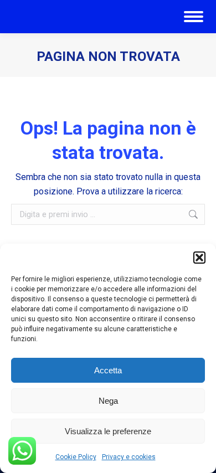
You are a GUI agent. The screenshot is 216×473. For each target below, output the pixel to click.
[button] (199, 257)
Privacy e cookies (129, 457)
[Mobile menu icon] (193, 16)
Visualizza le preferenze (108, 431)
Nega (108, 400)
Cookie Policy (75, 457)
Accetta (108, 370)
